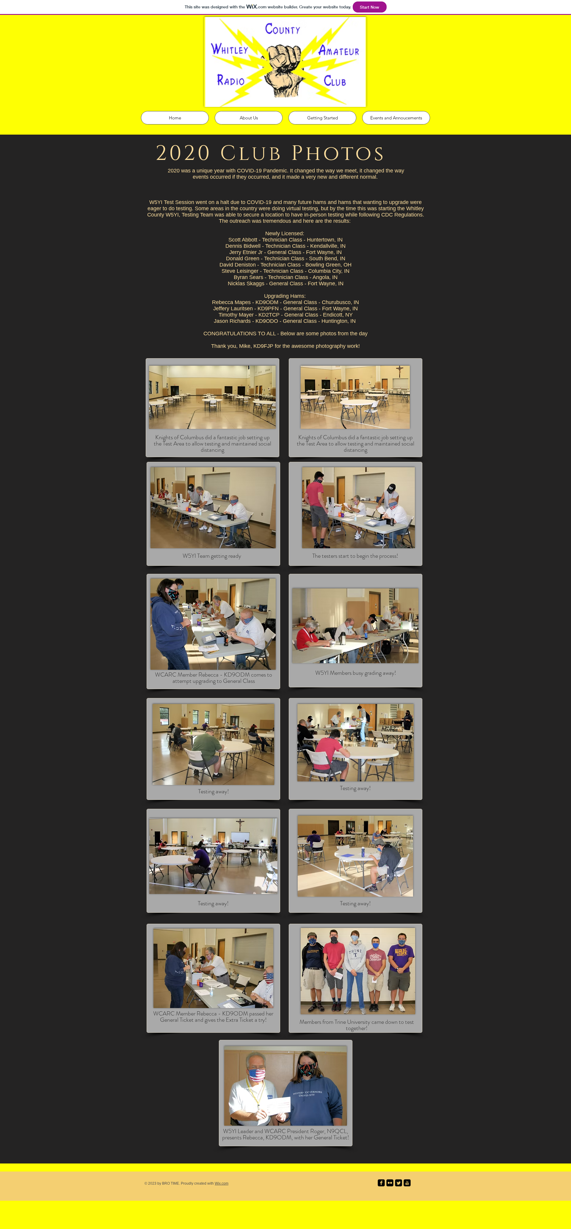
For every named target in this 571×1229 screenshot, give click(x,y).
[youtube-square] (407, 1182)
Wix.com (221, 1183)
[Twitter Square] (398, 1182)
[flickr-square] (389, 1182)
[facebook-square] (381, 1182)
